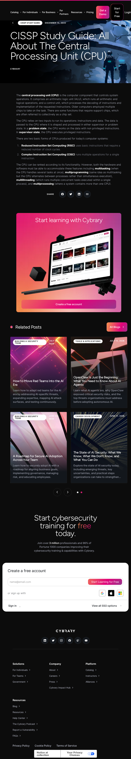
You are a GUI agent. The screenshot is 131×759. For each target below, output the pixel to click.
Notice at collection (43, 754)
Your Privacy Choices (74, 754)
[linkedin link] (44, 640)
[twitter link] (53, 640)
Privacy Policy (21, 745)
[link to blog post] (38, 372)
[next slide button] (68, 492)
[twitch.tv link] (77, 640)
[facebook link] (69, 640)
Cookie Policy (43, 745)
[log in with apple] (111, 593)
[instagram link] (61, 640)
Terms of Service (66, 745)
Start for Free (117, 12)
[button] (15, 12)
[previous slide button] (57, 492)
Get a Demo (102, 12)
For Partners (64, 12)
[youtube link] (86, 640)
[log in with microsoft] (120, 593)
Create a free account (69, 304)
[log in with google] (102, 593)
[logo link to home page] (65, 633)
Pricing (90, 12)
